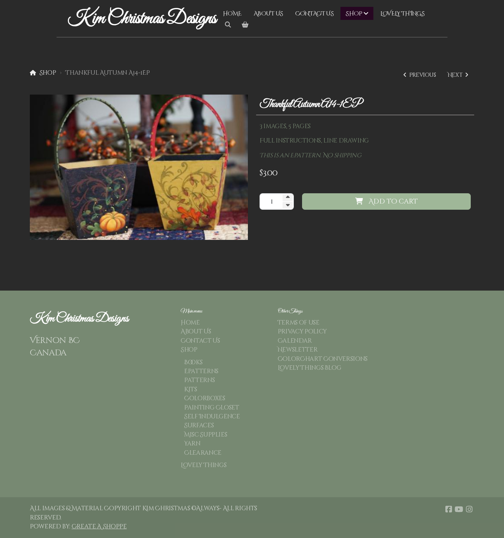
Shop (47, 73)
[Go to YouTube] (459, 509)
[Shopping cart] (245, 25)
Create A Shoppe (99, 527)
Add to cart (393, 201)
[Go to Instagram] (469, 509)
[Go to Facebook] (448, 509)
